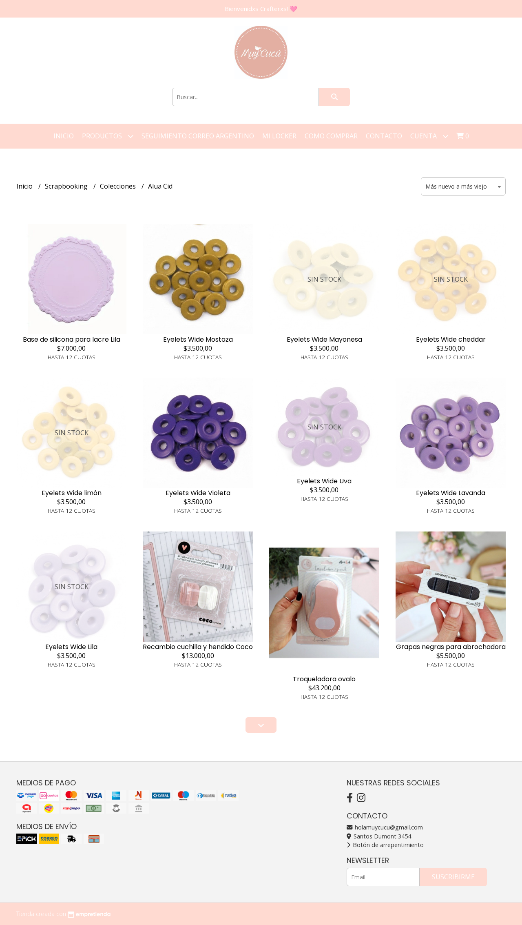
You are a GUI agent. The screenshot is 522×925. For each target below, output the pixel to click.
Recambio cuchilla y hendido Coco (198, 647)
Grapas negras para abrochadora (451, 647)
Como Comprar (331, 135)
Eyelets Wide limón (72, 493)
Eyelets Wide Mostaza (198, 339)
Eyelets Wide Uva (324, 481)
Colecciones (118, 186)
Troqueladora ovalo (324, 679)
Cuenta (424, 135)
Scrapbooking (67, 186)
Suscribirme (453, 876)
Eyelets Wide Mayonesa (324, 339)
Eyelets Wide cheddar (451, 339)
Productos (103, 135)
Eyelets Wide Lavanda (450, 493)
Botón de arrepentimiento (387, 845)
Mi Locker (279, 135)
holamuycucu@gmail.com (388, 827)
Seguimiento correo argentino (198, 135)
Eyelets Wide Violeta (198, 493)
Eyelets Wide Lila (71, 647)
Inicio (63, 135)
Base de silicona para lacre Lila (71, 339)
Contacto (384, 135)
